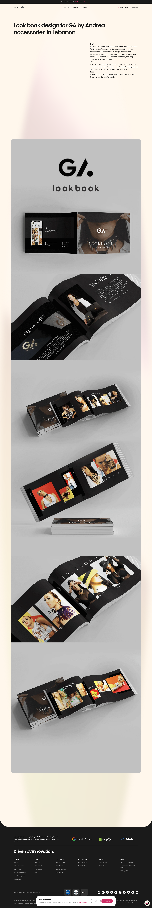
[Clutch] (76, 892)
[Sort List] (84, 892)
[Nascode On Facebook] (99, 892)
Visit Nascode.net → (80, 2)
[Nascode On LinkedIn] (107, 892)
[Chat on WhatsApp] (147, 903)
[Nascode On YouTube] (137, 892)
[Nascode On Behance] (124, 892)
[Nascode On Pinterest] (120, 892)
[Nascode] (19, 7)
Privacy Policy (83, 902)
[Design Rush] (67, 892)
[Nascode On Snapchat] (128, 892)
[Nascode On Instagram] (103, 892)
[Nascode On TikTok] (115, 892)
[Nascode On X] (111, 892)
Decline (96, 901)
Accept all (107, 901)
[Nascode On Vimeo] (132, 892)
